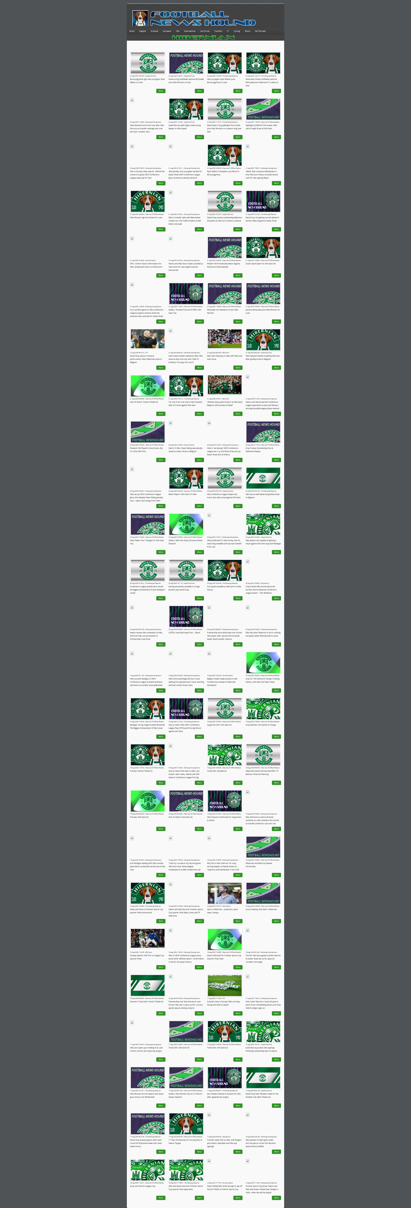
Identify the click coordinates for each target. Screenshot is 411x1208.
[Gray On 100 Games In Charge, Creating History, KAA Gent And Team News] (263, 662)
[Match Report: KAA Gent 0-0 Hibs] (186, 478)
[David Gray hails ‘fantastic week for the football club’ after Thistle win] (263, 1077)
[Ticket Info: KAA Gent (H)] (186, 1031)
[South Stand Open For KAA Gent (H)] (263, 247)
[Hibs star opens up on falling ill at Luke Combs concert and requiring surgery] (132, 1022)
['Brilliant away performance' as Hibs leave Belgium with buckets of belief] (224, 385)
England (142, 31)
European (167, 31)
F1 (228, 31)
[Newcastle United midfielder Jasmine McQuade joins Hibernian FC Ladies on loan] (263, 63)
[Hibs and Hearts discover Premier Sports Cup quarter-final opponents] (186, 1170)
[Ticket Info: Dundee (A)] (224, 755)
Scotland (154, 31)
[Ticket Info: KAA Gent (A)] (224, 1031)
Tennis (247, 31)
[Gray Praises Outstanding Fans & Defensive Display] (263, 432)
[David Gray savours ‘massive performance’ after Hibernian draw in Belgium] (147, 338)
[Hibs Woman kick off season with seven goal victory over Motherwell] (147, 1077)
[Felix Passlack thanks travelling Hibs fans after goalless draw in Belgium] (263, 339)
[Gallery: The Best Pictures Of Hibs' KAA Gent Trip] (186, 293)
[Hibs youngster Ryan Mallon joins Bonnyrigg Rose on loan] (224, 63)
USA (177, 31)
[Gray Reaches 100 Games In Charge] (263, 708)
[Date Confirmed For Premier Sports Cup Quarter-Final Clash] (224, 939)
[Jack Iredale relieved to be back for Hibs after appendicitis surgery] (224, 1077)
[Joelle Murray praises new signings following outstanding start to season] (263, 1031)
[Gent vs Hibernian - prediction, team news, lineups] (224, 893)
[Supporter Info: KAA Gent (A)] (224, 708)
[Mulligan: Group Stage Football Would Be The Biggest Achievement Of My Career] (147, 708)
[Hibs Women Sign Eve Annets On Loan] (147, 201)
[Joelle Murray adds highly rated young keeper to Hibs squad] (186, 109)
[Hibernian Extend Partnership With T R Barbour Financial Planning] (263, 755)
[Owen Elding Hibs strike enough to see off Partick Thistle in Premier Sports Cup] (209, 1161)
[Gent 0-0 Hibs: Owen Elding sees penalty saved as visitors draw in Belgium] (171, 423)
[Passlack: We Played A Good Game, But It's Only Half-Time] (147, 432)
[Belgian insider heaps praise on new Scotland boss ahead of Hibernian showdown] (209, 653)
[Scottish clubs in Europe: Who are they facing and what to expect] (224, 985)
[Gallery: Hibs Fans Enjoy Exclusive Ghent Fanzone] (186, 524)
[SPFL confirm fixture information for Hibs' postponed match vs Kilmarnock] (132, 238)
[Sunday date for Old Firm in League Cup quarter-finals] (147, 938)
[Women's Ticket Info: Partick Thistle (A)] (147, 985)
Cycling (237, 31)
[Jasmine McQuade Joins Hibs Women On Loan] (263, 293)
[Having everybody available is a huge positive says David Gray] (186, 570)
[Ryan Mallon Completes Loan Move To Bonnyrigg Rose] (224, 155)
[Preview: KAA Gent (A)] (147, 801)
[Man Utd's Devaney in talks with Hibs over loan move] (224, 338)
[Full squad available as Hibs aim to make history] (224, 570)
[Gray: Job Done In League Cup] (147, 1170)
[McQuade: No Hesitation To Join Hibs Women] (224, 293)
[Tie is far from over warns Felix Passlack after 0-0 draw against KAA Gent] (186, 386)
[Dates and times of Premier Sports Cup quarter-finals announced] (147, 893)
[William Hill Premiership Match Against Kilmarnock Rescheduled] (224, 247)
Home (131, 31)
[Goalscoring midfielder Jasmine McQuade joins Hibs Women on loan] (186, 63)
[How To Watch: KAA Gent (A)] (186, 801)
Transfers (218, 31)
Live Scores (205, 31)
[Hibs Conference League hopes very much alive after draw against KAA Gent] (224, 478)
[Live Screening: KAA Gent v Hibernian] (263, 893)
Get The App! (260, 31)
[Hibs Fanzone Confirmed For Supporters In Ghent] (224, 801)
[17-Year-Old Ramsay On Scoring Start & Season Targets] (186, 1124)
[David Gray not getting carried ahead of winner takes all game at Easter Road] (263, 201)
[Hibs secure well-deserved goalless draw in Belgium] (263, 478)
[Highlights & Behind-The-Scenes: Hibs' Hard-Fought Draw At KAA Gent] (263, 109)
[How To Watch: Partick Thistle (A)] (147, 386)
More (161, 91)
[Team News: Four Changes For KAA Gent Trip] (147, 524)
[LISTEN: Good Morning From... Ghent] (186, 616)
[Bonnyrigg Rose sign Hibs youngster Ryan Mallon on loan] (147, 63)
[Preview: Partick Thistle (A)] (147, 755)
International (189, 31)
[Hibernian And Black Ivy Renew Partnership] (263, 847)
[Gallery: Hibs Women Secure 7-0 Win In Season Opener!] (186, 1077)
